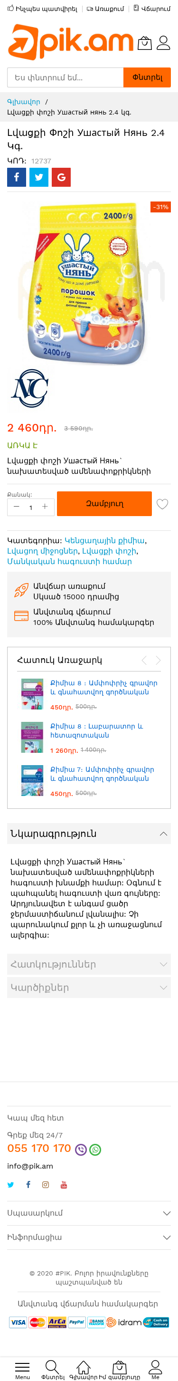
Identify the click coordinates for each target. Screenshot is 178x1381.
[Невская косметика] (31, 388)
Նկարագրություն (53, 833)
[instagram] (45, 1185)
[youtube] (64, 1185)
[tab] (89, 833)
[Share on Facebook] (16, 177)
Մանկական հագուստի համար (69, 561)
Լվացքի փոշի (109, 551)
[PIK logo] (71, 43)
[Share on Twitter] (38, 177)
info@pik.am (30, 1165)
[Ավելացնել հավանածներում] (163, 503)
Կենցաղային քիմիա (105, 540)
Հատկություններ (53, 964)
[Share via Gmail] (61, 177)
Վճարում (155, 8)
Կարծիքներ (39, 987)
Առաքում (109, 8)
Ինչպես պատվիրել (46, 8)
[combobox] (65, 77)
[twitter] (10, 1185)
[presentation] (144, 660)
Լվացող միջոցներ (42, 551)
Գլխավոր (23, 101)
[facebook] (28, 1185)
